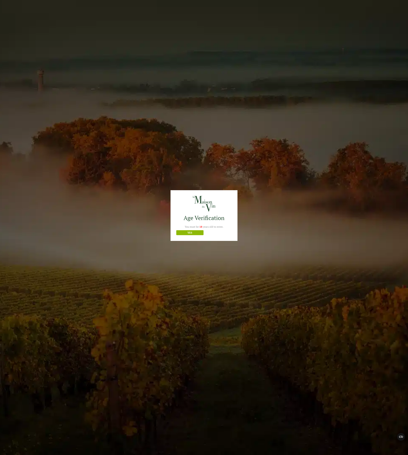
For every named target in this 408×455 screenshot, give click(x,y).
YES (189, 232)
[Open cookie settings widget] (401, 437)
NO (218, 232)
